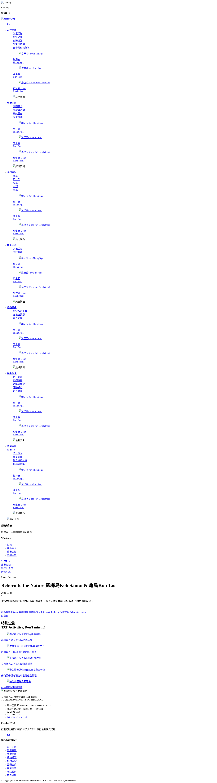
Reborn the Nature (78, 612)
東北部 (16, 179)
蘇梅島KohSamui (9, 612)
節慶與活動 (19, 110)
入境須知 (17, 33)
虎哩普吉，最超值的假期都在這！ (19, 652)
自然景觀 (23, 612)
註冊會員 (12, 764)
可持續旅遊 (63, 612)
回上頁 (4, 615)
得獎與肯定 (19, 384)
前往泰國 (12, 747)
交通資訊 (17, 40)
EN (8, 24)
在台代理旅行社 (21, 47)
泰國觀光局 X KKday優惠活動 (16, 640)
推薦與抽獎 (19, 464)
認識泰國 (12, 754)
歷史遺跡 (17, 117)
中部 (15, 186)
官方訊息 (17, 377)
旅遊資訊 (12, 775)
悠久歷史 (17, 113)
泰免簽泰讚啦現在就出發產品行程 (19, 675)
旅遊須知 (17, 37)
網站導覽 (12, 757)
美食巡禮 (12, 768)
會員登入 (17, 453)
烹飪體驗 (17, 252)
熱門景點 (12, 761)
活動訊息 (17, 387)
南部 (15, 190)
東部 (15, 183)
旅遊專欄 (17, 380)
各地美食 (17, 249)
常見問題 (17, 318)
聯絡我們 (12, 771)
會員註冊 (17, 457)
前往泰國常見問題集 (11, 687)
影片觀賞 (17, 391)
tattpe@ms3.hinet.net (17, 717)
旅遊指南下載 (20, 311)
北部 (15, 176)
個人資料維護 (20, 460)
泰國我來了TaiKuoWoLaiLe (43, 612)
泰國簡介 (17, 106)
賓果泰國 (12, 750)
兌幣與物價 (19, 44)
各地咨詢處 (19, 314)
